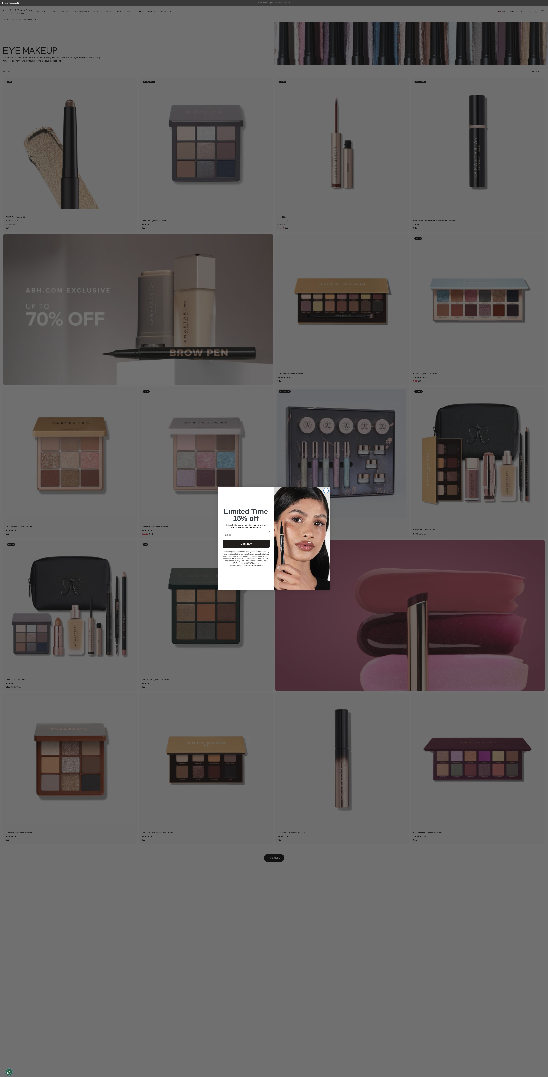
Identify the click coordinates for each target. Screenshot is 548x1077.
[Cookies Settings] (9, 1072)
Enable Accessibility (11, 2)
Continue (246, 543)
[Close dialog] (326, 490)
